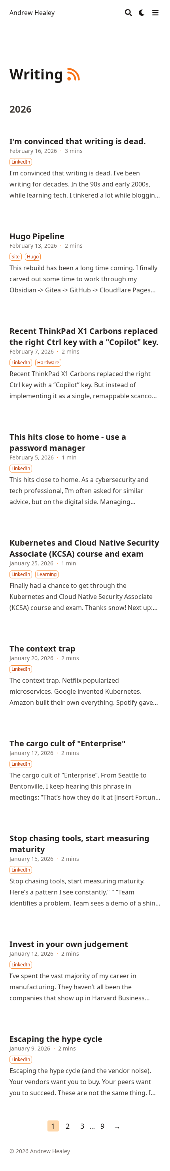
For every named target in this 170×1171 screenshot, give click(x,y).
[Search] (128, 12)
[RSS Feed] (73, 74)
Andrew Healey (32, 12)
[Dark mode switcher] (141, 12)
